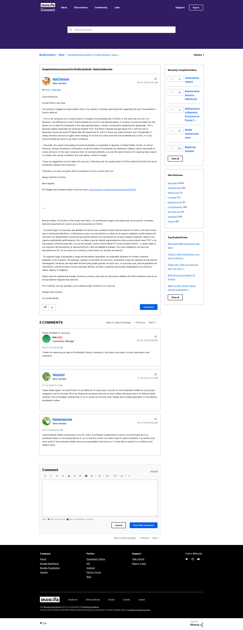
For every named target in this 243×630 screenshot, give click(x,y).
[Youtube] (198, 559)
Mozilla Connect (48, 7)
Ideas (64, 7)
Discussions (81, 7)
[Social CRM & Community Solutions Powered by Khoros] (196, 624)
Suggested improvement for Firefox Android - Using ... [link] (93, 54)
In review (172, 197)
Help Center (138, 559)
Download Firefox (95, 559)
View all (175, 158)
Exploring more (175, 202)
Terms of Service (93, 599)
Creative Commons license (138, 610)
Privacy (111, 599)
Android (90, 568)
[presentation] (45, 475)
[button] (45, 307)
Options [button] (198, 54)
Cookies (126, 599)
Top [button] (44, 623)
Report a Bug (139, 563)
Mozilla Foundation (50, 568)
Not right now (174, 212)
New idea (56, 89)
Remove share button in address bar (192, 95)
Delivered (172, 216)
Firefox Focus (93, 572)
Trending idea (174, 188)
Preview (154, 471)
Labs (117, 7)
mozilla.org (72, 599)
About (43, 559)
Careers (44, 572)
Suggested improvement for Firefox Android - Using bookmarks (77, 69)
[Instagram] (192, 559)
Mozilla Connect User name (192, 133)
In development (175, 207)
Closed (171, 221)
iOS (88, 563)
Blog (88, 576)
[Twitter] (186, 559)
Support (180, 7)
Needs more (173, 192)
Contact (142, 599)
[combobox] (121, 29)
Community (101, 7)
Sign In (196, 7)
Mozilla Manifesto (49, 563)
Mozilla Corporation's (53, 607)
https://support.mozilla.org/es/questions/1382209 (112, 189)
